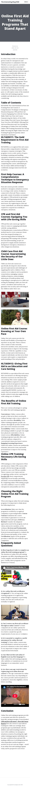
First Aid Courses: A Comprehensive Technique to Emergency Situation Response (14, 110)
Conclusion (12, 135)
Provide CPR (5, 476)
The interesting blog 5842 (10, 2)
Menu (25, 1)
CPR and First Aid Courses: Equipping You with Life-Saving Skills (14, 114)
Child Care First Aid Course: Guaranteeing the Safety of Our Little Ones (13, 118)
